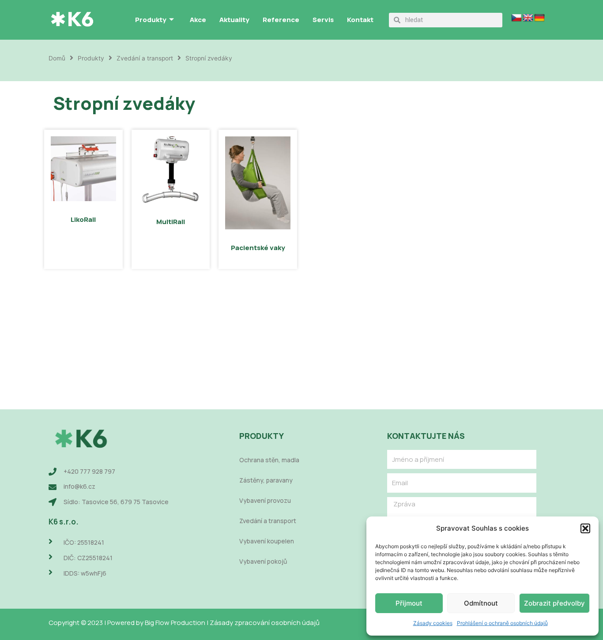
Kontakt (360, 19)
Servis (323, 19)
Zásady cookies (432, 623)
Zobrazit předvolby (554, 603)
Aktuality (234, 19)
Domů (57, 58)
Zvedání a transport (145, 58)
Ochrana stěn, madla (269, 460)
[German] (539, 18)
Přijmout (409, 603)
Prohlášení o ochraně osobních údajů (502, 623)
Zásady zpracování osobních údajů (265, 622)
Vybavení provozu (265, 500)
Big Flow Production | (177, 622)
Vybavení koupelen (266, 541)
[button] (585, 528)
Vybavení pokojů (263, 561)
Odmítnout (481, 603)
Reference (281, 19)
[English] (528, 18)
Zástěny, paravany (266, 480)
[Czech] (516, 18)
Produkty (150, 19)
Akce (198, 19)
